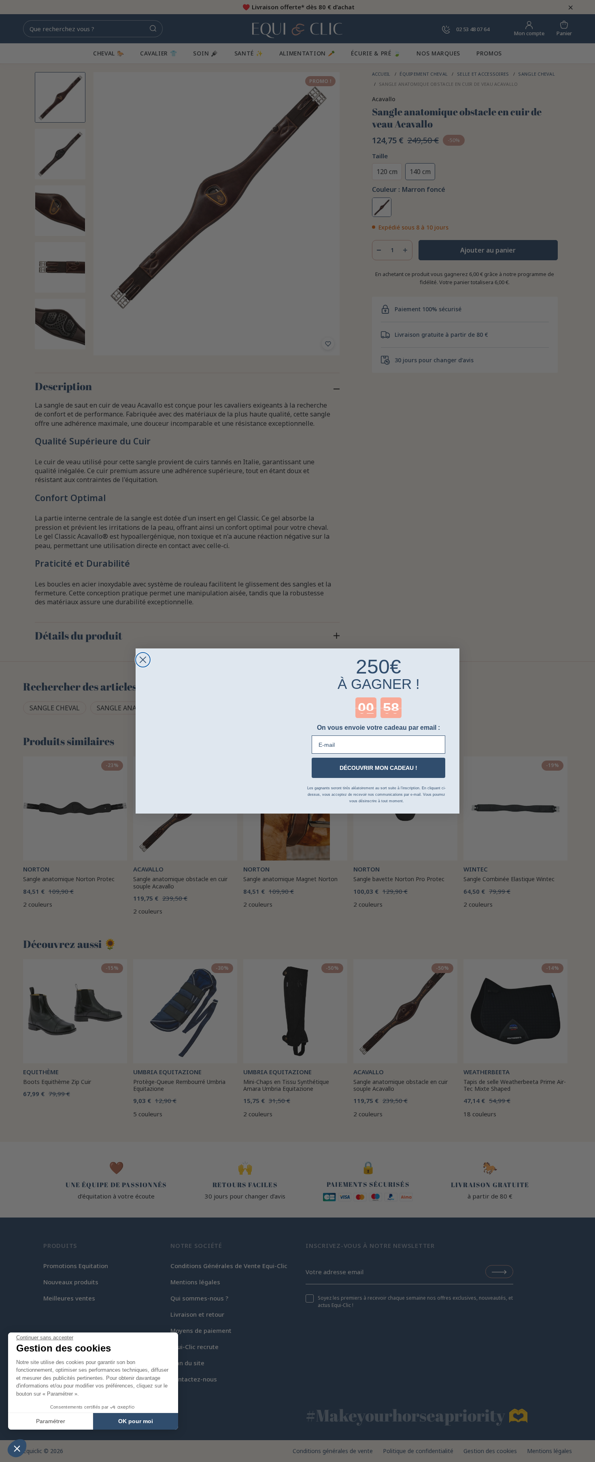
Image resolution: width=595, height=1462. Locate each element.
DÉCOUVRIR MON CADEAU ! (378, 768)
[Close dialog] (143, 659)
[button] (17, 1448)
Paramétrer (50, 1421)
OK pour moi (135, 1421)
